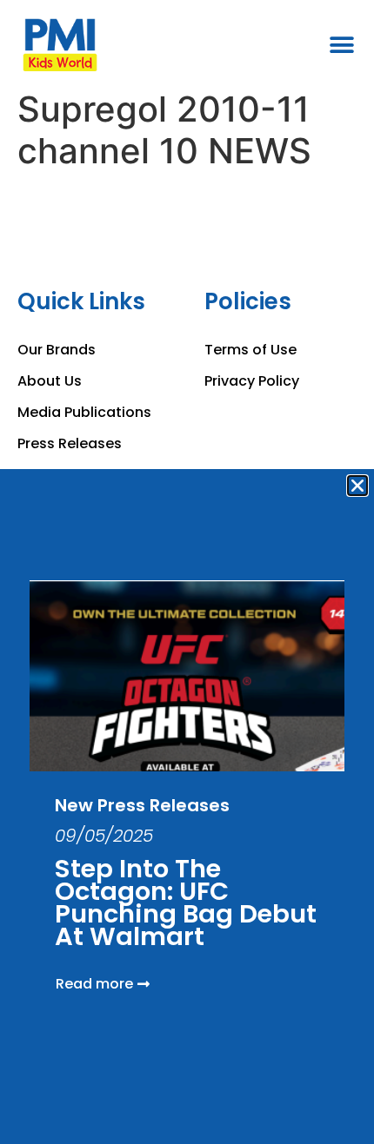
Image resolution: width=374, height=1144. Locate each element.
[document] (187, 572)
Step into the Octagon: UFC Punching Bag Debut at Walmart (186, 902)
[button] (357, 485)
